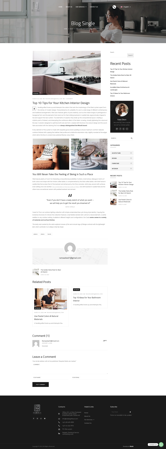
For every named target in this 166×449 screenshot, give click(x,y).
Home (60, 7)
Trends (49, 234)
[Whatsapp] (41, 418)
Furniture (115, 163)
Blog (71, 29)
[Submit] (130, 412)
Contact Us (94, 7)
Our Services (80, 7)
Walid (131, 446)
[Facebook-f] (33, 418)
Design (114, 158)
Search (112, 52)
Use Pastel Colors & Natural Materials (124, 200)
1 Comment (69, 99)
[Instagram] (37, 418)
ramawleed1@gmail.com (53, 99)
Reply (105, 340)
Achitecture (116, 153)
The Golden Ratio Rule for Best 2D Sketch (125, 192)
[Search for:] (122, 138)
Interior (35, 93)
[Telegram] (44, 418)
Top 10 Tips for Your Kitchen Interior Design (126, 183)
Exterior (36, 234)
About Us (69, 7)
